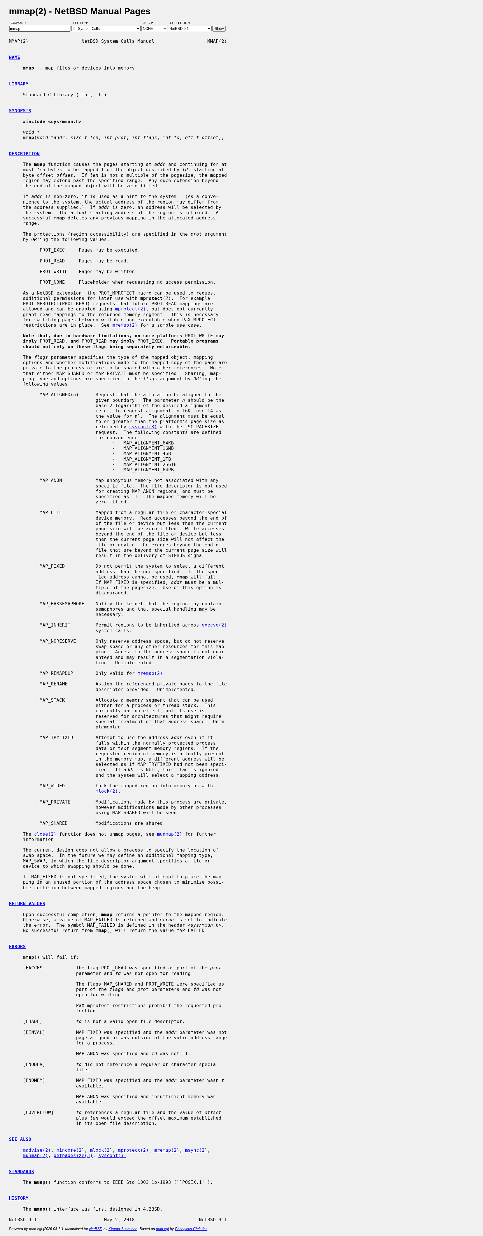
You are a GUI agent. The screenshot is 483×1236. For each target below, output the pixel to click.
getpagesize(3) (73, 1155)
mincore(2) (70, 1150)
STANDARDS (21, 1171)
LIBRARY (19, 84)
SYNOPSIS (20, 110)
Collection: (180, 23)
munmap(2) (169, 834)
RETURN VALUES (27, 903)
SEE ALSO (20, 1139)
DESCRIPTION (24, 153)
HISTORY (19, 1198)
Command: (20, 23)
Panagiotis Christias (191, 1229)
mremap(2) (125, 325)
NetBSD (95, 1229)
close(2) (45, 834)
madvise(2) (37, 1150)
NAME (14, 57)
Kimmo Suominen (122, 1229)
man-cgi (162, 1229)
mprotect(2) (130, 309)
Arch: (150, 23)
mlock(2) (107, 791)
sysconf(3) (143, 426)
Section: (81, 23)
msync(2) (196, 1150)
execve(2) (214, 625)
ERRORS (17, 946)
